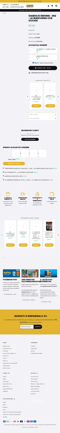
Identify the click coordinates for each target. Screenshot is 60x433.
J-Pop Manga (6, 381)
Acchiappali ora (10, 294)
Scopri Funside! (6, 365)
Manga (4, 379)
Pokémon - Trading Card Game (37, 383)
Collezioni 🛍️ (14, 4)
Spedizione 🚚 (6, 346)
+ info (37, 51)
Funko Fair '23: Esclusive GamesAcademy (12, 412)
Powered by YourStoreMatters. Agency (30, 427)
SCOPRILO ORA (46, 302)
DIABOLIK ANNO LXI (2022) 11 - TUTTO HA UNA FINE (49, 235)
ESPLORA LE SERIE (29, 300)
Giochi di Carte (34, 381)
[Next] (57, 96)
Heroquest (33, 393)
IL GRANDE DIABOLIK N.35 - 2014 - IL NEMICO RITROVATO (27, 179)
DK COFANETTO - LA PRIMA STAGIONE (36, 97)
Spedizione (34, 114)
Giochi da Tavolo (34, 376)
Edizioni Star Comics (7, 383)
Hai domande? (35, 118)
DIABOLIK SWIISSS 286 (50, 96)
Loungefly (5, 417)
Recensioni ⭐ (6, 355)
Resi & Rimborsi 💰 (7, 348)
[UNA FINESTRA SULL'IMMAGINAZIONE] (30, 273)
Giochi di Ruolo (34, 379)
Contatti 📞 (5, 351)
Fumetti (4, 376)
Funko (4, 409)
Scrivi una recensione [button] (30, 139)
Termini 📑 (5, 358)
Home (4, 13)
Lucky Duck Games (35, 391)
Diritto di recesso (7, 368)
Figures (4, 402)
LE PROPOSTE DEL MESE (17, 7)
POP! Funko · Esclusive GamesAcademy (12, 414)
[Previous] (27, 96)
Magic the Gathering (35, 386)
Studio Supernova (35, 388)
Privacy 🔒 (5, 360)
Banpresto (5, 407)
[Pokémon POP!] (11, 273)
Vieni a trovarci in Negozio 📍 (9, 353)
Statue (4, 404)
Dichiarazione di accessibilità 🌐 (10, 363)
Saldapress (5, 391)
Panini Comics (6, 386)
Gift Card (6, 7)
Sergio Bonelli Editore (8, 388)
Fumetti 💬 (6, 4)
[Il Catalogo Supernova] (48, 273)
